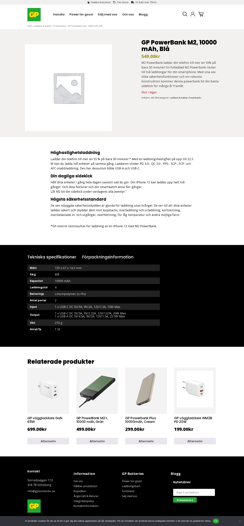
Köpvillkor (80, 491)
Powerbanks (59, 25)
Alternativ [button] (48, 441)
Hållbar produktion (85, 486)
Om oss (78, 481)
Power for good (132, 481)
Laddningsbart (131, 486)
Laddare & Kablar (42, 25)
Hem (29, 25)
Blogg (176, 473)
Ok (215, 521)
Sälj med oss (129, 496)
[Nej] (240, 521)
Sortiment (128, 491)
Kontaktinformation (86, 506)
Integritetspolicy (84, 501)
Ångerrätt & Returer (86, 496)
